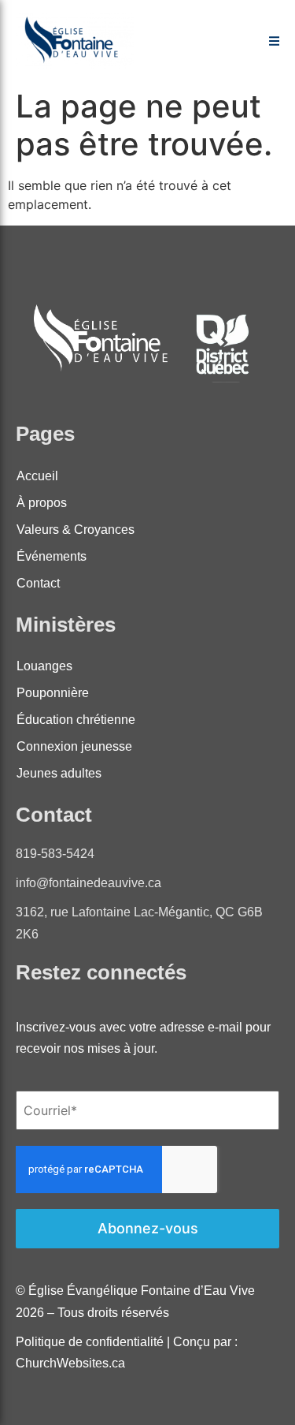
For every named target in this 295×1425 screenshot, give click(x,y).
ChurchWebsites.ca (70, 1363)
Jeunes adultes (59, 773)
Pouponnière (53, 692)
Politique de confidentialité (91, 1342)
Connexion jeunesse (74, 746)
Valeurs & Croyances (76, 529)
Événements (52, 556)
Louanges (44, 666)
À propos (42, 502)
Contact (38, 583)
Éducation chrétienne (76, 719)
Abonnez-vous (148, 1228)
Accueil (37, 476)
